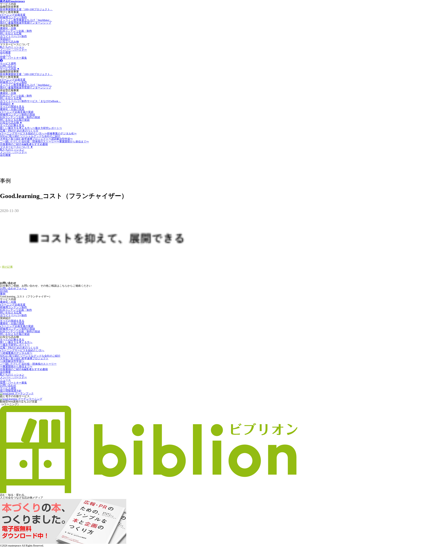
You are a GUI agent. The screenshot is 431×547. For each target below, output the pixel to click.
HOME (4, 291)
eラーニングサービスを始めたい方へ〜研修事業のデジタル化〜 (38, 133)
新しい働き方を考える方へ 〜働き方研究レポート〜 (16, 343)
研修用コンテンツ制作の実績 (17, 114)
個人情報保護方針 (11, 390)
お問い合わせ (8, 66)
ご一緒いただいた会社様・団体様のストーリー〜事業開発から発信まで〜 (44, 141)
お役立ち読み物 (9, 41)
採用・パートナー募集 (13, 57)
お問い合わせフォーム (13, 288)
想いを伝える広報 (11, 33)
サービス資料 (8, 63)
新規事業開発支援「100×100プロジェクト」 (26, 9)
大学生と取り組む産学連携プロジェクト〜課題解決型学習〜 (36, 138)
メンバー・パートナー (13, 49)
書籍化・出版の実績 (12, 109)
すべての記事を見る (12, 125)
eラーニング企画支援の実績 (17, 111)
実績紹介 (5, 39)
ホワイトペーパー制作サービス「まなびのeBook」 (30, 101)
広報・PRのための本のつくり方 (19, 130)
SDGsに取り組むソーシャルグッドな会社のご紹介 (30, 136)
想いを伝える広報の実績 (15, 120)
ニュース (5, 55)
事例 (2, 293)
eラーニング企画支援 (12, 14)
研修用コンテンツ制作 (13, 17)
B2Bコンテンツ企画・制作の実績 (20, 117)
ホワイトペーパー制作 (13, 36)
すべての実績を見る (12, 106)
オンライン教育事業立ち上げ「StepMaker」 (26, 20)
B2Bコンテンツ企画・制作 (16, 30)
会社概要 (5, 52)
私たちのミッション (12, 47)
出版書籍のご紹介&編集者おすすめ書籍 (24, 144)
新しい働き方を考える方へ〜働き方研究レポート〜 (31, 128)
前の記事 (7, 266)
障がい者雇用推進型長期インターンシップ (25, 22)
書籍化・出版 (8, 28)
